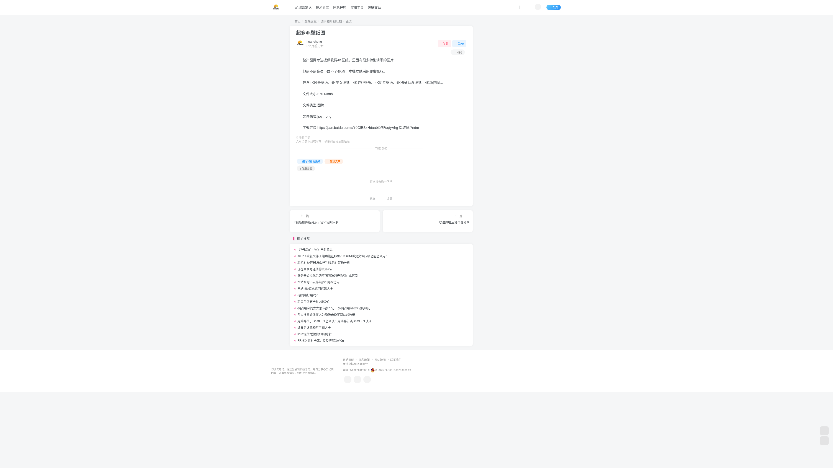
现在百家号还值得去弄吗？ (315, 269)
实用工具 (357, 7)
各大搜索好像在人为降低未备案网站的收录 (326, 314)
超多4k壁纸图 (310, 32)
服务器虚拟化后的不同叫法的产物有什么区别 (327, 275)
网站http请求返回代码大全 (315, 288)
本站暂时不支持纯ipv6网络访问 (318, 282)
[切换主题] (824, 440)
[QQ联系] (347, 379)
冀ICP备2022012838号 (356, 370)
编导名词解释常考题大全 (314, 327)
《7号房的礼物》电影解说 (315, 249)
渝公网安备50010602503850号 (393, 370)
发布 (555, 7)
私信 (461, 43)
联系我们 (396, 360)
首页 (297, 21)
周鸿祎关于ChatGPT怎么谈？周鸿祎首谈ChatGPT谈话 (334, 321)
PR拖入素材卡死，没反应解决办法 (320, 340)
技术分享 (322, 7)
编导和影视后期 (331, 21)
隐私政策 (364, 360)
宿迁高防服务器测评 (355, 364)
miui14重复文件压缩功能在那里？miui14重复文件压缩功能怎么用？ (343, 256)
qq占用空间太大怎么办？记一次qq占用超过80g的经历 (333, 308)
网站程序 (339, 7)
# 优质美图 (306, 168)
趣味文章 (374, 7)
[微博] (357, 379)
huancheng (314, 41)
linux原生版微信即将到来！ (315, 334)
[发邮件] (367, 379)
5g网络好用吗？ (308, 295)
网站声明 (348, 360)
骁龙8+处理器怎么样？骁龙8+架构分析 (323, 262)
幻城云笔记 (303, 7)
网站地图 (380, 360)
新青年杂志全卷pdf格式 (313, 301)
